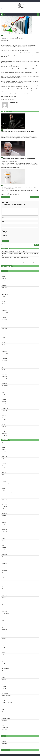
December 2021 (4, 378)
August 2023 (4, 335)
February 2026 (4, 283)
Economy (3, 538)
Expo (2, 556)
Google (3, 577)
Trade (15, 99)
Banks (3, 476)
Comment (4, 206)
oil (2, 627)
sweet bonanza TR (5, 691)
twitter (3, 704)
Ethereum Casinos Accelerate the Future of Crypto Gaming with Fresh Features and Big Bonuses (19, 262)
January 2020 (4, 431)
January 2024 (4, 328)
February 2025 (4, 308)
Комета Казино (4, 732)
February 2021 (4, 401)
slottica (3, 677)
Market (3, 604)
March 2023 (4, 346)
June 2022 (4, 365)
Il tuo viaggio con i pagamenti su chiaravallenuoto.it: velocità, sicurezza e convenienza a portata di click (20, 254)
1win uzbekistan (4, 456)
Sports (3, 681)
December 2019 (5, 433)
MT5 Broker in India (5, 613)
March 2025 (4, 305)
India (2, 35)
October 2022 (4, 358)
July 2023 (3, 337)
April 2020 (3, 424)
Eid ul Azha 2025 (5, 542)
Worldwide (5, 750)
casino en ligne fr (5, 499)
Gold (2, 574)
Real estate (4, 663)
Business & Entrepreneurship (7, 492)
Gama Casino (4, 570)
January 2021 (4, 403)
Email (3, 221)
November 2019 (4, 435)
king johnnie (4, 597)
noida (3, 625)
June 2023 (4, 340)
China (3, 511)
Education (3, 540)
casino (3, 497)
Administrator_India (13, 38)
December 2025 (5, 287)
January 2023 (4, 351)
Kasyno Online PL (5, 595)
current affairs (4, 531)
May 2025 (3, 301)
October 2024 (4, 317)
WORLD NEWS (4, 729)
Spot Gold (3, 684)
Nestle (3, 618)
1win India (3, 449)
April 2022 (3, 369)
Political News (4, 647)
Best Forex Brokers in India (6, 486)
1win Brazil (3, 447)
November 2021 (4, 381)
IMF (2, 588)
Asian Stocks (4, 467)
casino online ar (5, 504)
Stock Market (4, 686)
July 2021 (3, 390)
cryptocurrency (5, 527)
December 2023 (5, 330)
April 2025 (3, 303)
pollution (3, 652)
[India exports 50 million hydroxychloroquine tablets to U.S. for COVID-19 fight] (20, 176)
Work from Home (5, 727)
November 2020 (5, 408)
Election (3, 545)
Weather (3, 722)
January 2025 (4, 310)
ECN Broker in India (5, 536)
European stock (4, 554)
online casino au (5, 631)
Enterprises (4, 547)
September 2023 (5, 333)
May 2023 (3, 342)
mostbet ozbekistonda (6, 609)
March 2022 (4, 371)
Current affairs (7, 99)
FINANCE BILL (4, 558)
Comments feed (5, 743)
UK (2, 711)
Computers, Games (5, 517)
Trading (3, 697)
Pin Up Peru (4, 638)
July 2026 (3, 276)
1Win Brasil (3, 445)
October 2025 (4, 292)
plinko (3, 643)
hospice (3, 581)
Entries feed (4, 741)
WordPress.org (4, 745)
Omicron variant (5, 629)
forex (3, 561)
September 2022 (5, 360)
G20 (2, 568)
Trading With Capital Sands (7, 702)
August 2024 (4, 321)
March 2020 (4, 426)
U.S (2, 707)
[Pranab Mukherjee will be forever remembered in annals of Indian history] (20, 121)
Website (3, 225)
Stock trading (4, 688)
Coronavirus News (5, 520)
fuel (2, 565)
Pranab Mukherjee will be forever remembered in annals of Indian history (17, 131)
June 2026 (4, 278)
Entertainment (4, 549)
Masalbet (3, 606)
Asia (2, 465)
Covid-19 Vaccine (5, 522)
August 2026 (4, 273)
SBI (2, 670)
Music (3, 615)
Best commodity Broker (6, 483)
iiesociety (3, 586)
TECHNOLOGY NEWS (5, 693)
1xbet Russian (4, 460)
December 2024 (5, 312)
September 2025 (5, 294)
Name (3, 217)
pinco (3, 640)
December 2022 (5, 353)
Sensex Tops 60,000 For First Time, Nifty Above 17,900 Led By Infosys (6, 197)
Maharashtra (4, 602)
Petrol (3, 636)
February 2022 (4, 374)
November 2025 (5, 289)
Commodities (4, 513)
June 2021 (3, 392)
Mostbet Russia (4, 611)
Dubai (11, 99)
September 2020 (5, 412)
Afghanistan (4, 463)
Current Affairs (4, 529)
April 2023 (3, 344)
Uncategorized (4, 713)
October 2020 (4, 410)
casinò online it (4, 506)
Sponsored (4, 679)
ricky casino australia (5, 668)
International (4, 593)
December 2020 (5, 406)
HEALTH (3, 579)
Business (3, 490)
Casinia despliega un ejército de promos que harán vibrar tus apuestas (15, 257)
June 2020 (4, 419)
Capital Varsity (4, 495)
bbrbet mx (4, 481)
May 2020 (3, 422)
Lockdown (3, 599)
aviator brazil (4, 472)
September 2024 (5, 319)
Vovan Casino (4, 720)
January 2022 (4, 376)
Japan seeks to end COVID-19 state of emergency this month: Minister (34, 197)
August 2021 (4, 387)
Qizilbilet (3, 656)
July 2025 (3, 296)
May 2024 (3, 324)
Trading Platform (5, 700)
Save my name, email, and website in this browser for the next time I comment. (5, 235)
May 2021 (3, 394)
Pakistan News (4, 634)
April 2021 (3, 397)
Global (3, 572)
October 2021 (4, 383)
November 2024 (5, 315)
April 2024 (3, 326)
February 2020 (4, 428)
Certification (4, 508)
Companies (4, 515)
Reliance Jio (4, 666)
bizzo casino (4, 488)
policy (3, 645)
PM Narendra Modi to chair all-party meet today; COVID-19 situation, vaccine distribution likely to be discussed (18, 159)
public (3, 654)
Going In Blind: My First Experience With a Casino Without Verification (14, 251)
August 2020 (4, 415)
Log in (3, 739)
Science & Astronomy (6, 672)
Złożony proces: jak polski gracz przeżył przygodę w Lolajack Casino (14, 259)
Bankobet (3, 474)
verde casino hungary (6, 718)
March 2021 (4, 399)
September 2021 (5, 385)
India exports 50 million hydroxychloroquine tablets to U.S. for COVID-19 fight (18, 187)
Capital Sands (3, 42)
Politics (3, 650)
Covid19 (3, 524)
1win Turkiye (4, 454)
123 (2, 442)
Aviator (3, 470)
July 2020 (3, 417)
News (3, 620)
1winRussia (3, 458)
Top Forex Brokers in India (6, 695)
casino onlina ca (5, 501)
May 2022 (3, 367)
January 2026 (4, 285)
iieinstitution (4, 583)
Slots (3, 675)
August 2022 (4, 362)
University (3, 716)
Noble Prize (4, 622)
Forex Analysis (4, 563)
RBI (2, 661)
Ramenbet (4, 659)
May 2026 (3, 280)
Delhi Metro (4, 533)
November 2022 (5, 356)
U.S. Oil (3, 709)
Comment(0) (20, 38)
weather (3, 725)
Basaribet (3, 479)
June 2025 (4, 299)
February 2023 (4, 349)
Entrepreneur (4, 552)
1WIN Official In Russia (6, 451)
